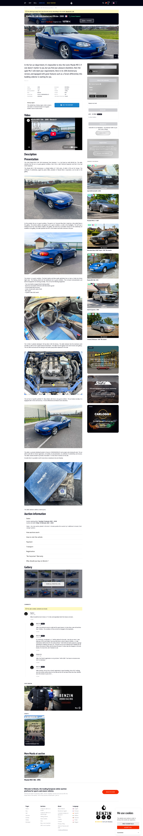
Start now (103, 425)
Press (59, 817)
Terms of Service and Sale (63, 826)
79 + (116, 56)
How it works (87, 20)
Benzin (25, 7)
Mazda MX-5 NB (70, 11)
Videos (27, 820)
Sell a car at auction (45, 825)
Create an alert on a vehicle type (45, 813)
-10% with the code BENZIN (103, 365)
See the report (67, 105)
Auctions (31, 7)
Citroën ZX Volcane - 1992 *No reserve (97, 339)
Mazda (92, 96)
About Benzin (61, 808)
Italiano (76, 815)
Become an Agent (62, 811)
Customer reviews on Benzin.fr (63, 814)
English (76, 808)
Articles (27, 817)
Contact (60, 821)
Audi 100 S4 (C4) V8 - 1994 (94, 191)
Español (76, 813)
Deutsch (76, 817)
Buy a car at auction (45, 823)
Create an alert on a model (45, 809)
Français (76, 811)
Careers (60, 819)
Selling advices (44, 816)
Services (42, 3)
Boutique (28, 822)
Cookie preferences (63, 830)
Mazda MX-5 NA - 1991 (92, 280)
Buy (30, 3)
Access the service (103, 153)
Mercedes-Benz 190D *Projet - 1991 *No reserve (99, 250)
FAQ (41, 821)
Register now (110, 792)
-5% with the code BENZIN (103, 395)
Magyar (76, 822)
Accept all (128, 827)
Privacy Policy (61, 823)
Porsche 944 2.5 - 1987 (93, 220)
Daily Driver (51, 3)
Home (27, 808)
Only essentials (128, 824)
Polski (75, 820)
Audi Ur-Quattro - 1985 (93, 309)
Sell (35, 3)
